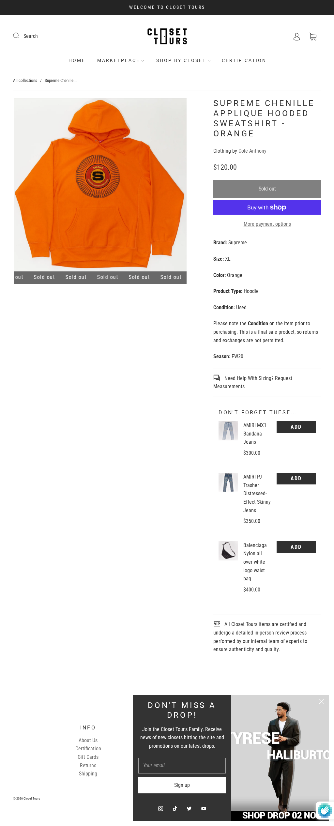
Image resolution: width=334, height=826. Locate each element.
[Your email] (182, 765)
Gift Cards (88, 757)
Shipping (88, 774)
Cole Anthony (252, 151)
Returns (88, 765)
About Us (88, 740)
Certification (244, 60)
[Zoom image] (100, 186)
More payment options (267, 224)
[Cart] (313, 36)
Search (30, 36)
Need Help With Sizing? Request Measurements (252, 382)
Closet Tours (31, 798)
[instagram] (160, 808)
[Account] (297, 36)
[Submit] (20, 35)
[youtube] (203, 808)
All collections (25, 80)
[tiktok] (175, 808)
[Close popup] (321, 702)
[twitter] (189, 808)
